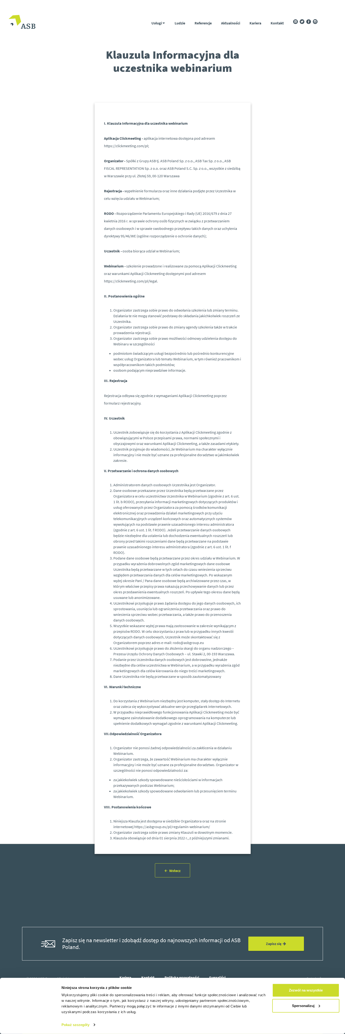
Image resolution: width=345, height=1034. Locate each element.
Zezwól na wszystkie (306, 990)
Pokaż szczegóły (75, 1025)
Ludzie (180, 23)
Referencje (203, 23)
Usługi (157, 23)
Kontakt (277, 23)
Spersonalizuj (303, 1005)
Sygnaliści (217, 977)
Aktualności (230, 23)
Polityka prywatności (182, 977)
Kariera (255, 23)
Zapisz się (274, 943)
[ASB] (21, 22)
